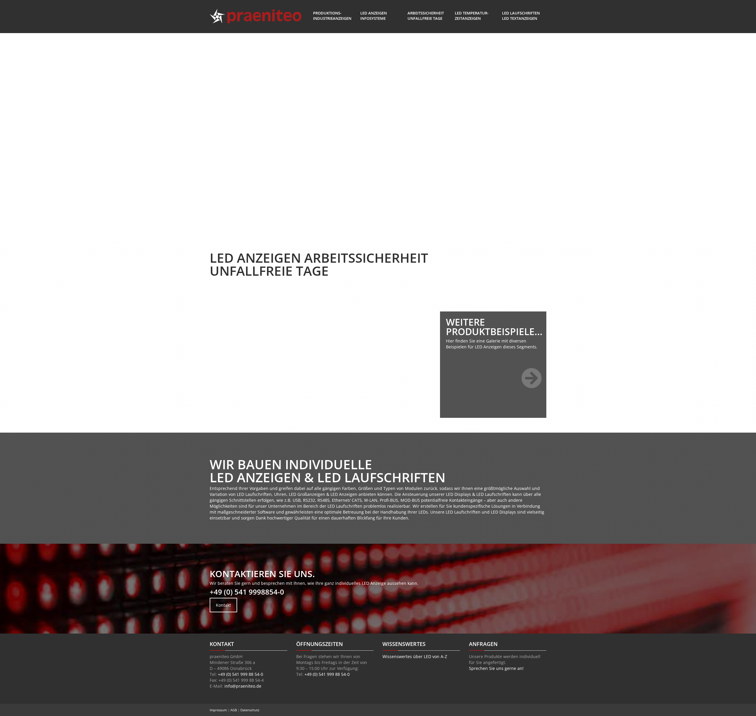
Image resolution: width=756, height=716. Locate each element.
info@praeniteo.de (242, 686)
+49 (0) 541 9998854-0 (247, 592)
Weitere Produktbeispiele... (494, 327)
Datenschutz (249, 710)
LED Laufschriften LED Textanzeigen (521, 16)
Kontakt (223, 605)
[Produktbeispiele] (531, 378)
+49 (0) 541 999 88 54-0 (240, 674)
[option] (263, 287)
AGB (234, 710)
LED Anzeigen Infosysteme (373, 16)
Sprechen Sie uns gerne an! (496, 668)
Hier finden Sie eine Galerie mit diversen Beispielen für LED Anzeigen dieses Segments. (491, 344)
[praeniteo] (256, 16)
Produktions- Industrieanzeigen (332, 16)
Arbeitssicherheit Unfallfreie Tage (426, 16)
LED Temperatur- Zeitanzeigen (471, 16)
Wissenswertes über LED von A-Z (414, 656)
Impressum (219, 710)
